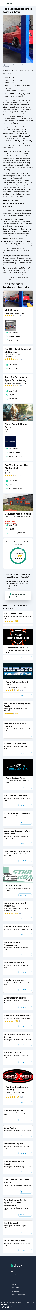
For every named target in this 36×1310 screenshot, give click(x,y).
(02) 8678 (25, 861)
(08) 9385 (25, 1007)
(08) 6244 (14, 452)
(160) (20, 315)
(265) (20, 359)
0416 (25, 753)
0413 (25, 1172)
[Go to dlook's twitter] (3, 1307)
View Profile (13, 332)
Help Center (15, 1288)
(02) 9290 (25, 972)
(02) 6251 (25, 1026)
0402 (25, 918)
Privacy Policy (16, 1291)
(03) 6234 (25, 1045)
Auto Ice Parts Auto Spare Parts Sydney (18, 86)
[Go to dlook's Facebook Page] (11, 1307)
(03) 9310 (14, 336)
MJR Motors (10, 77)
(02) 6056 (25, 1153)
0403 (14, 485)
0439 (25, 934)
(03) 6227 (25, 1062)
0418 (25, 1136)
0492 (25, 657)
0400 (25, 695)
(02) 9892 (14, 395)
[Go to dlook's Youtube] (8, 1307)
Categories (13, 1278)
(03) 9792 (25, 895)
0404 (25, 843)
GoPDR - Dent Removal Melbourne (14, 81)
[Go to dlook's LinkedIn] (6, 1307)
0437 (25, 1102)
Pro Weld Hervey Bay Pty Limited (18, 93)
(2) (20, 475)
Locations (12, 1274)
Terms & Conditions (18, 1295)
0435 (25, 823)
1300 (25, 736)
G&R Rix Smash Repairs (14, 96)
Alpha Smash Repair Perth (16, 91)
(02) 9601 (14, 529)
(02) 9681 (25, 1215)
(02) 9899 (25, 805)
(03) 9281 (25, 1250)
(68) (20, 385)
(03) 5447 (25, 1120)
